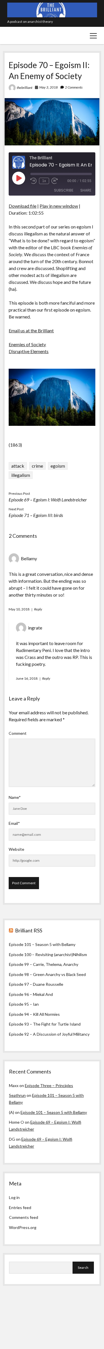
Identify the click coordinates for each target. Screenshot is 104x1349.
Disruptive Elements (29, 351)
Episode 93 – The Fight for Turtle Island (45, 1024)
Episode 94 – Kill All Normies (34, 1014)
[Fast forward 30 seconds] (54, 181)
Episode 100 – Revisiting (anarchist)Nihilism (48, 954)
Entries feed (20, 1207)
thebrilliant (24, 87)
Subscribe (63, 190)
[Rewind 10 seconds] (33, 181)
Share (85, 190)
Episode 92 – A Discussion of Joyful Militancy (49, 1034)
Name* (15, 797)
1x (44, 181)
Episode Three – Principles (49, 1085)
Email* (14, 823)
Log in (14, 1197)
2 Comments (74, 87)
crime (37, 466)
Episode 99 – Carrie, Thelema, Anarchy (43, 964)
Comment (18, 733)
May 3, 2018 (48, 87)
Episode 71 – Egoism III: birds (36, 515)
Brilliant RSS (28, 930)
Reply (38, 609)
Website (16, 849)
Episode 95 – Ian (24, 1004)
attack (17, 466)
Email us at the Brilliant (31, 330)
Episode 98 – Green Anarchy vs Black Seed (47, 974)
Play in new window (59, 206)
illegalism (20, 475)
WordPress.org (22, 1227)
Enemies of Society (27, 344)
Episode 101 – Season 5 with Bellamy (42, 944)
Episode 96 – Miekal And (31, 994)
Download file (22, 206)
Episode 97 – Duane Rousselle (36, 984)
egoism (58, 466)
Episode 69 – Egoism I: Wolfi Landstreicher (48, 499)
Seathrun (17, 1095)
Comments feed (23, 1217)
